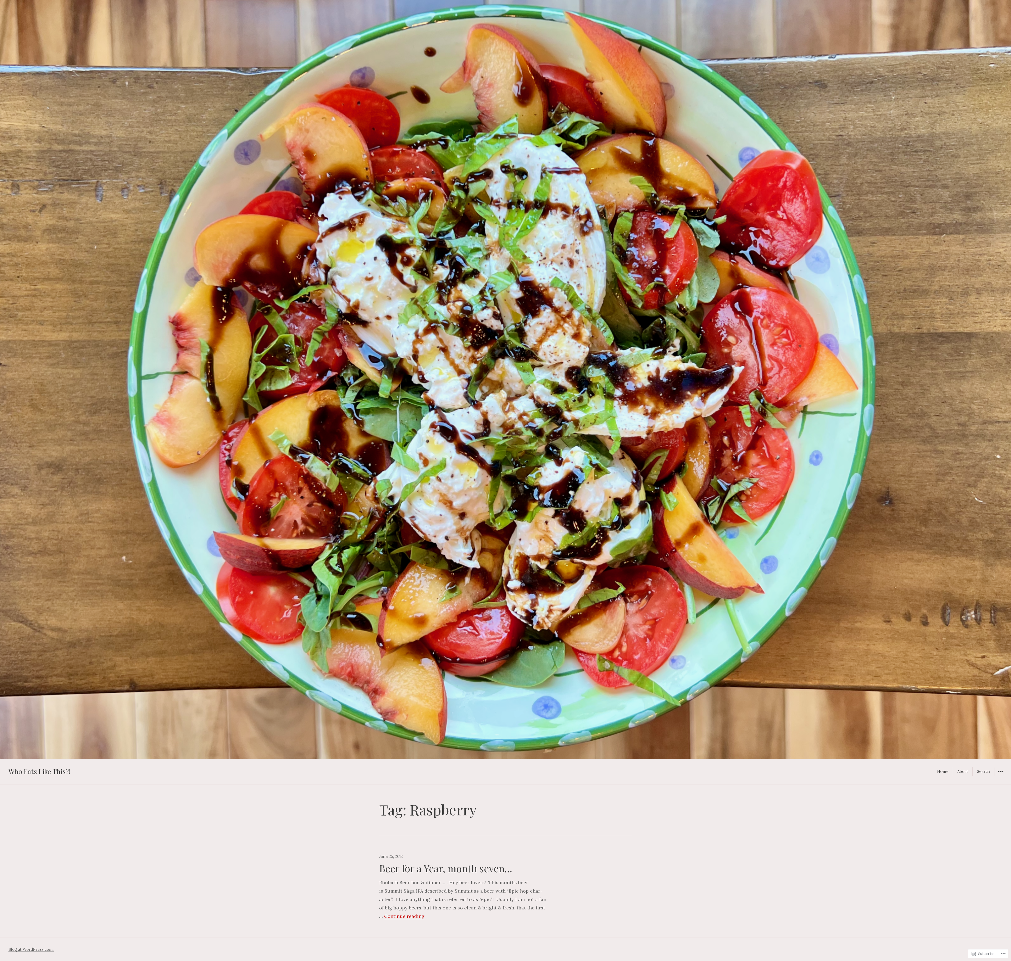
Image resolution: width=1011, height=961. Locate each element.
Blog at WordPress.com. (31, 949)
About (962, 771)
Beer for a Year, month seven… (445, 868)
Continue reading (404, 916)
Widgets (1000, 775)
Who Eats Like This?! (39, 771)
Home (943, 771)
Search (983, 771)
